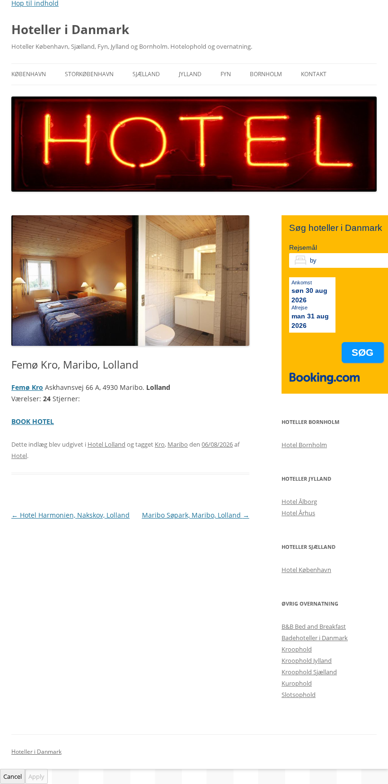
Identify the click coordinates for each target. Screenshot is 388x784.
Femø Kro (27, 387)
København (28, 74)
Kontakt (313, 74)
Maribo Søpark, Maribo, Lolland (195, 515)
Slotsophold (299, 694)
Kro (160, 444)
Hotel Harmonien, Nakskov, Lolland (70, 515)
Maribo (178, 444)
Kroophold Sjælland (309, 672)
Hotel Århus (298, 513)
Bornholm (266, 74)
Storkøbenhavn (89, 74)
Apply (36, 776)
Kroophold (297, 649)
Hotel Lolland (106, 444)
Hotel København (306, 569)
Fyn (225, 74)
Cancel (12, 776)
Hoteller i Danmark (70, 29)
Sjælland (146, 74)
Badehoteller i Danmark (315, 638)
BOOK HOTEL (32, 421)
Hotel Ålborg (299, 501)
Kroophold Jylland (307, 660)
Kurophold (297, 683)
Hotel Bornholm (304, 444)
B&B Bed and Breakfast (314, 626)
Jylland (190, 74)
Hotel (19, 455)
